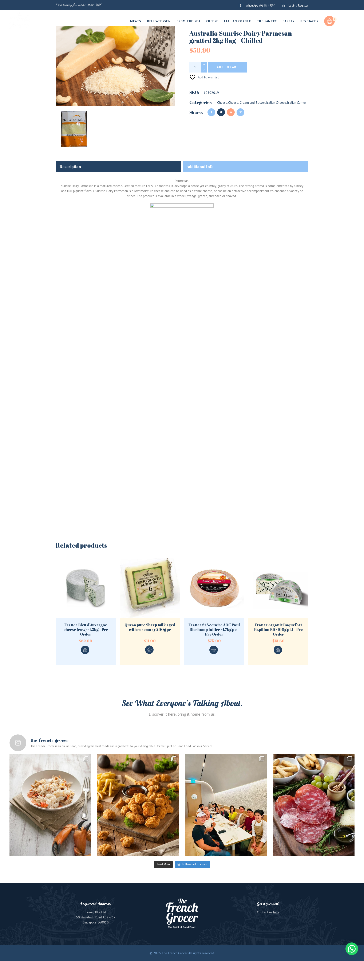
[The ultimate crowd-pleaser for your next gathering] (138, 805)
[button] (351, 948)
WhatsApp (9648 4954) (260, 5)
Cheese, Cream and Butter (246, 102)
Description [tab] (70, 166)
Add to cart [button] (85, 650)
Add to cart (227, 67)
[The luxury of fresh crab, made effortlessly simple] (50, 805)
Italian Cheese (276, 102)
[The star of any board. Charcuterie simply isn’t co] (314, 805)
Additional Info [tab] (200, 166)
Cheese (222, 102)
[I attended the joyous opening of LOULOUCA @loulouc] (226, 805)
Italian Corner (296, 102)
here (276, 912)
